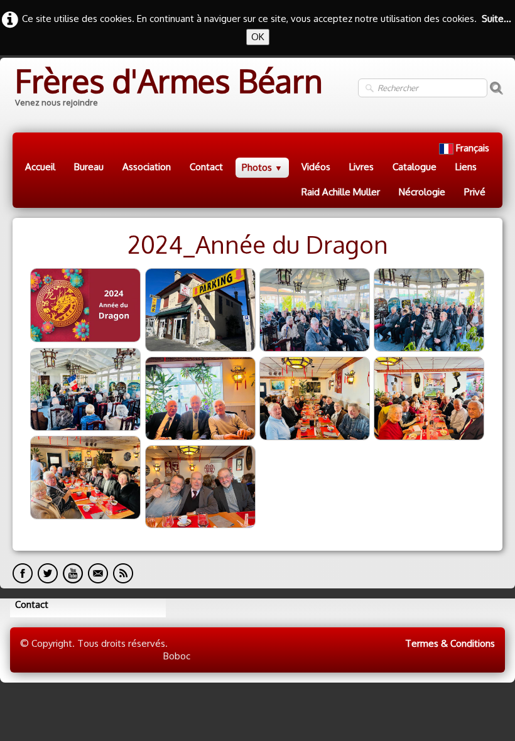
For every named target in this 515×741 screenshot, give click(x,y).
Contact (206, 167)
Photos (262, 167)
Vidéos (315, 167)
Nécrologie (422, 192)
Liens (466, 167)
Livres (361, 167)
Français (474, 148)
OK (257, 37)
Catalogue (414, 167)
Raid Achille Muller (340, 192)
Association (146, 167)
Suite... (496, 18)
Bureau (89, 167)
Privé (474, 192)
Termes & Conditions (450, 643)
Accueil (40, 167)
